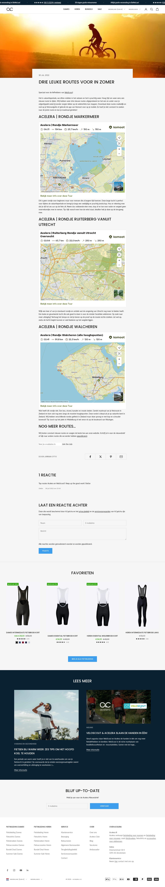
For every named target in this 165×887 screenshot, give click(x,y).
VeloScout (69, 92)
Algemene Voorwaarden (70, 845)
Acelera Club (95, 837)
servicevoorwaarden (102, 511)
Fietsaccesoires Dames (15, 845)
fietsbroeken (130, 838)
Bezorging (65, 837)
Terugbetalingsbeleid (69, 849)
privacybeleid (84, 511)
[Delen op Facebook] (90, 457)
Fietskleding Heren (41, 832)
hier (116, 861)
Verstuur (104, 806)
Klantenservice (67, 832)
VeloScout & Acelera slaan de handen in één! (116, 733)
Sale (100, 9)
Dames (66, 9)
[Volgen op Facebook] (7, 870)
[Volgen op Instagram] (14, 870)
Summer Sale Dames (14, 854)
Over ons (93, 832)
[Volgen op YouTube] (21, 870)
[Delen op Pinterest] (111, 457)
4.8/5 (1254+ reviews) (52, 2)
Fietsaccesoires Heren (42, 845)
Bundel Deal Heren (41, 849)
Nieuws (89, 727)
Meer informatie (20, 770)
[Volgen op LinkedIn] (27, 870)
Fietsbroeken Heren (42, 841)
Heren (77, 9)
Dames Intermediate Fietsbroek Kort (23, 632)
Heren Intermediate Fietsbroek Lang (142, 632)
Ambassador (94, 849)
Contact (64, 858)
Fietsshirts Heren (40, 837)
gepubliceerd (82, 436)
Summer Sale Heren (42, 854)
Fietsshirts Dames (13, 837)
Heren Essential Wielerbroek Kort (102, 636)
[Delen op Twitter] (100, 457)
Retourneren (66, 841)
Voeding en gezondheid (25, 744)
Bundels (89, 9)
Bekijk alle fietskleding (82, 659)
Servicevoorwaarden (69, 854)
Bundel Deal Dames (14, 849)
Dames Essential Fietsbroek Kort (63, 636)
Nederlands (133, 9)
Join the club (67, 444)
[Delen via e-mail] (121, 457)
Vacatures (93, 845)
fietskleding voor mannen (133, 835)
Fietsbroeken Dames (14, 841)
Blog (91, 841)
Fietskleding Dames (14, 832)
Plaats (45, 551)
